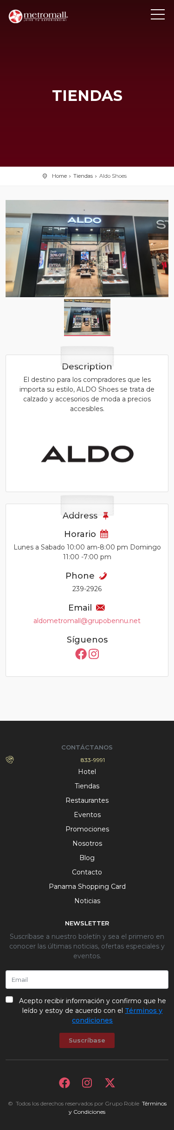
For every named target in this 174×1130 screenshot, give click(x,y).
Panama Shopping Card (87, 886)
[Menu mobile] (158, 16)
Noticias (87, 901)
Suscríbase (87, 1040)
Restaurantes (87, 800)
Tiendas (83, 176)
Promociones (87, 829)
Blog (87, 858)
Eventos (87, 815)
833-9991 (93, 759)
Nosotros (87, 843)
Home (59, 176)
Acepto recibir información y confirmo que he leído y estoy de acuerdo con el (92, 1010)
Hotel (87, 772)
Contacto (87, 872)
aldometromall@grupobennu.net (87, 621)
